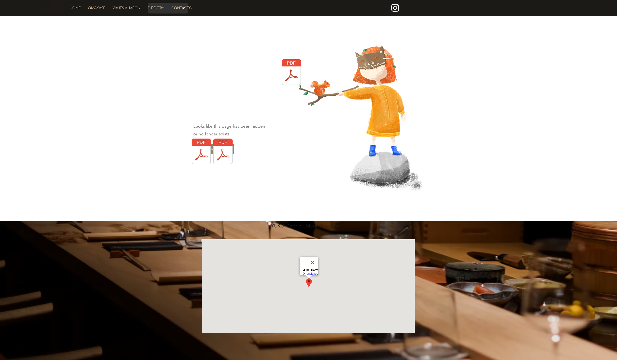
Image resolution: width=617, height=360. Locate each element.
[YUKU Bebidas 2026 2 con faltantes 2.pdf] (223, 152)
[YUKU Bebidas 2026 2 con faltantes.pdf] (201, 152)
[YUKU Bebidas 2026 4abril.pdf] (291, 73)
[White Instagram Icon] (395, 8)
